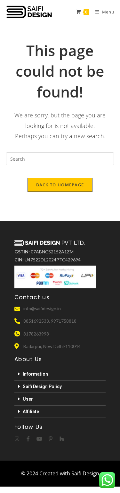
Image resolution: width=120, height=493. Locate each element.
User (28, 399)
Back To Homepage (60, 185)
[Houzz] (61, 438)
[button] (60, 374)
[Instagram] (17, 438)
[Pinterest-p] (50, 438)
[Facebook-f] (28, 438)
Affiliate (31, 411)
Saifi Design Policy (42, 386)
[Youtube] (39, 438)
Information (35, 374)
